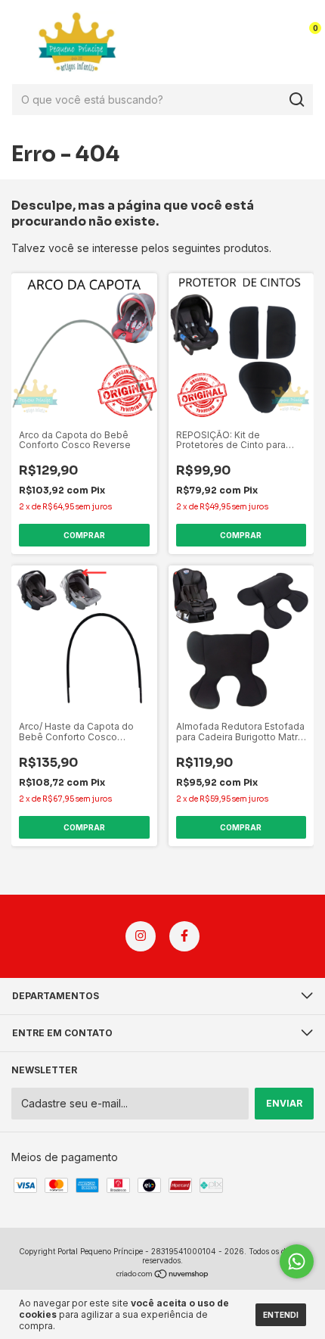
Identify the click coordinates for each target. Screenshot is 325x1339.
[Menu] (21, 42)
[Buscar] (295, 100)
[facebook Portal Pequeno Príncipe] (184, 936)
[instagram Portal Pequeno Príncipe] (140, 936)
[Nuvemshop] (163, 1275)
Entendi (281, 1314)
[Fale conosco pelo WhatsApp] (297, 1261)
